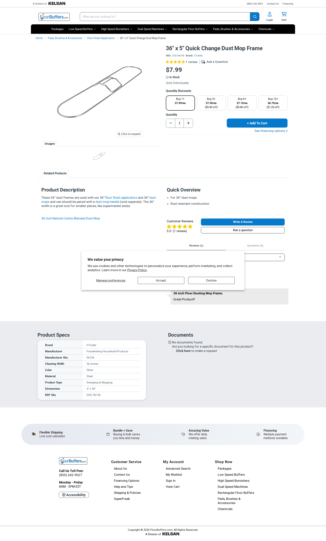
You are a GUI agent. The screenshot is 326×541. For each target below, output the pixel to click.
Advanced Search (178, 468)
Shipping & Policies (127, 493)
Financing (288, 3)
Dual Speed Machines (233, 487)
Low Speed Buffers (231, 474)
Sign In (170, 481)
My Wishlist (174, 474)
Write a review (243, 222)
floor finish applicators (121, 197)
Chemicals (225, 509)
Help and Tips (123, 487)
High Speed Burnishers (234, 481)
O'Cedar (198, 55)
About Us (120, 468)
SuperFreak (122, 499)
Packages (224, 468)
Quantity (171, 114)
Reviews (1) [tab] (196, 245)
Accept (161, 280)
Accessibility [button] (75, 495)
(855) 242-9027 (255, 3)
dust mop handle (107, 202)
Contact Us (273, 3)
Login (269, 19)
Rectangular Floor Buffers (236, 493)
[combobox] (169, 16)
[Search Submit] (254, 17)
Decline (211, 280)
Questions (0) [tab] (255, 245)
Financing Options (126, 481)
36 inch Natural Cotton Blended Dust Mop (70, 218)
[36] (99, 156)
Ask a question (243, 230)
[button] (176, 62)
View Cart (173, 487)
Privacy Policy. (137, 270)
